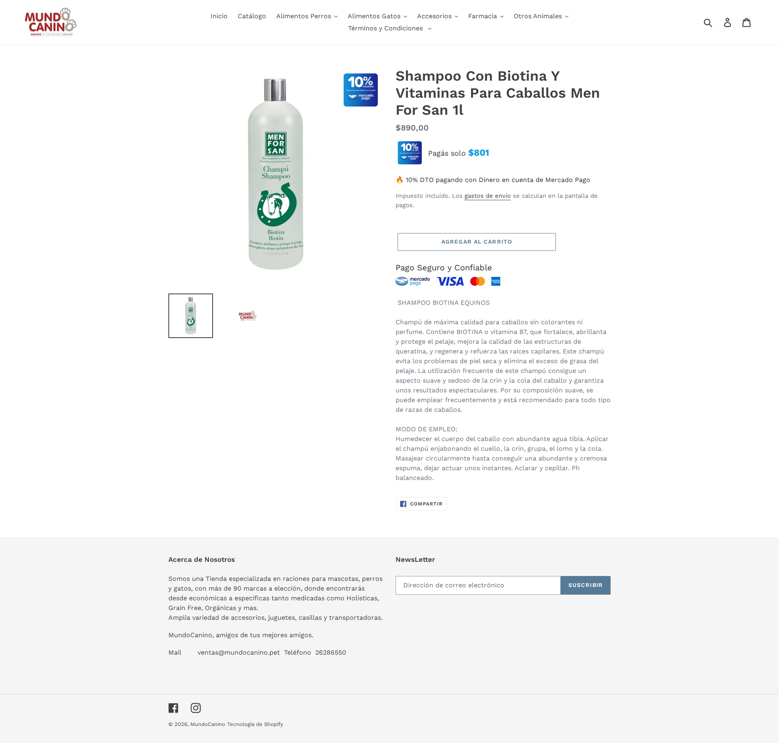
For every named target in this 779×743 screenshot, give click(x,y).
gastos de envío (488, 195)
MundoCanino (207, 724)
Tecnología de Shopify (255, 724)
